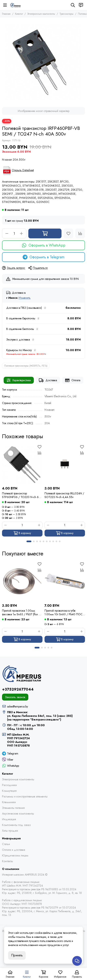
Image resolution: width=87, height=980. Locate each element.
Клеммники (9, 802)
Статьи (6, 844)
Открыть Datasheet (23, 170)
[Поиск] (73, 5)
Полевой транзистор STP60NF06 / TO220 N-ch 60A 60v (22, 495)
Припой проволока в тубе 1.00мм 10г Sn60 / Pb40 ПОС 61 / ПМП (64, 612)
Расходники (9, 785)
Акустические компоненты (18, 813)
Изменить (25, 297)
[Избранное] (68, 233)
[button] (29, 541)
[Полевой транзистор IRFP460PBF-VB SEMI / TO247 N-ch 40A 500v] (43, 61)
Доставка (51, 380)
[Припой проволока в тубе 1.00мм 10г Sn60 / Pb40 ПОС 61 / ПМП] (65, 581)
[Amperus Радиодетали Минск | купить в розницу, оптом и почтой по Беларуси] (15, 5)
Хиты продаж (10, 830)
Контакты (7, 861)
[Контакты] (81, 5)
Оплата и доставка (13, 850)
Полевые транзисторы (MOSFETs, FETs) (25, 366)
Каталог (19, 14)
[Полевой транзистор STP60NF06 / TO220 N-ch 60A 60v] (22, 464)
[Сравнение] (80, 233)
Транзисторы (66, 14)
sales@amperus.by (17, 706)
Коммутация (9, 791)
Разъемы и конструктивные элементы (25, 796)
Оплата (75, 380)
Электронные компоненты (41, 14)
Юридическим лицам (15, 855)
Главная (6, 14)
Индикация (9, 819)
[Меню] (5, 5)
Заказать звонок (15, 697)
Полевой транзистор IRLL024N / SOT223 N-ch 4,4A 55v (64, 495)
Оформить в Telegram (47, 257)
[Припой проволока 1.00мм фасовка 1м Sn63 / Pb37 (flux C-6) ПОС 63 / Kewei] (22, 581)
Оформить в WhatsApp (47, 245)
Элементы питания (13, 808)
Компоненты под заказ (16, 825)
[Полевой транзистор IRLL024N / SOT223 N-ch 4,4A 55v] (65, 464)
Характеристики (21, 380)
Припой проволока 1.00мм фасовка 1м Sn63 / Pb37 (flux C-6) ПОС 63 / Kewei (21, 612)
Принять (17, 955)
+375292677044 (18, 689)
